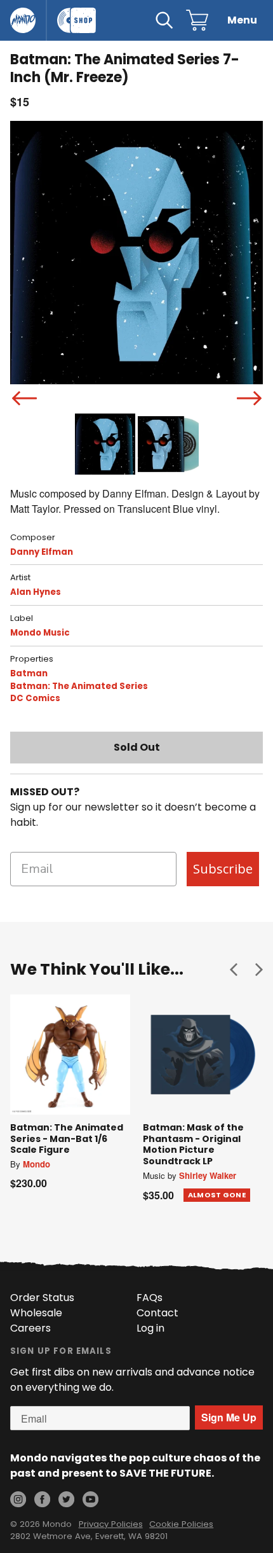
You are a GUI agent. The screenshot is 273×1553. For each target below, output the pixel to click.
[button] (233, 969)
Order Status (42, 1297)
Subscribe (223, 868)
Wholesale (36, 1313)
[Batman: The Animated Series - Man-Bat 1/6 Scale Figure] (70, 1054)
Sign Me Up (228, 1417)
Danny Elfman (41, 552)
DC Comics (35, 698)
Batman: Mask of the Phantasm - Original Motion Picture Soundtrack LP (193, 1144)
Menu (242, 20)
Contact (157, 1313)
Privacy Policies (111, 1524)
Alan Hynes (35, 592)
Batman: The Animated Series (79, 686)
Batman (29, 673)
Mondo (36, 1164)
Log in (150, 1328)
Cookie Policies (181, 1524)
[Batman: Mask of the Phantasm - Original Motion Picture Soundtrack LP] (203, 1054)
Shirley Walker (207, 1175)
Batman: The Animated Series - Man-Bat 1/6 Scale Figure (66, 1138)
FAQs (149, 1297)
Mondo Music (40, 633)
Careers (30, 1328)
